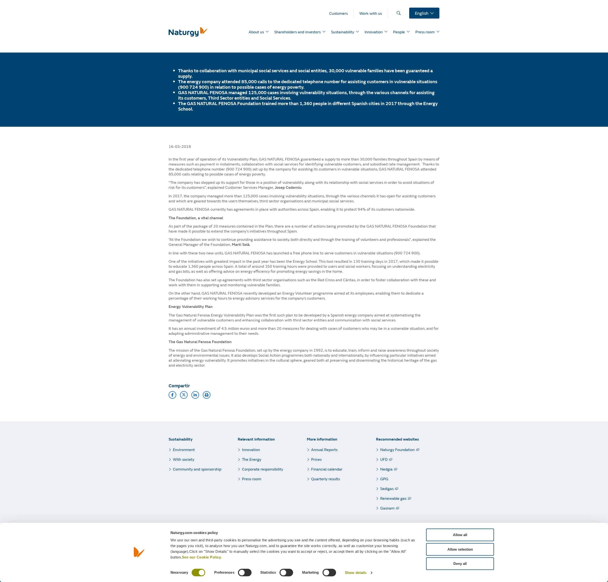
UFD (384, 459)
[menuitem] (341, 13)
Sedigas (387, 488)
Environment (184, 449)
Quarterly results (325, 478)
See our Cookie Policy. (202, 557)
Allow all (460, 535)
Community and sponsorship (197, 469)
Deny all (460, 564)
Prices (316, 459)
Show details (355, 573)
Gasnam (387, 508)
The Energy (251, 459)
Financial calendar (326, 469)
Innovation (251, 449)
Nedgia (386, 469)
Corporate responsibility (262, 469)
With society (183, 459)
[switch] (245, 572)
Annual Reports (324, 449)
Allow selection (460, 549)
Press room (251, 478)
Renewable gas (393, 498)
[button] (172, 395)
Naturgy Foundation (397, 449)
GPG (384, 478)
